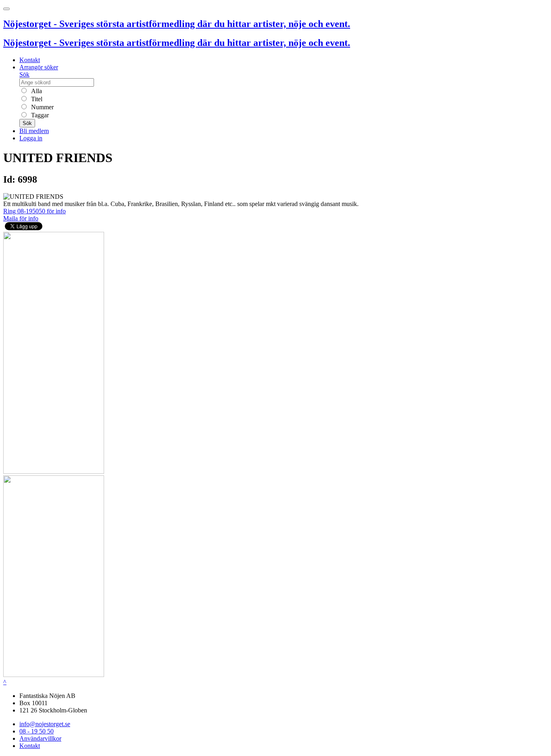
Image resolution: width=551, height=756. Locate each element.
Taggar (39, 115)
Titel (35, 99)
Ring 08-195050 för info (34, 211)
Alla (35, 90)
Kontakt (29, 59)
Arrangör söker (38, 67)
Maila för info (20, 218)
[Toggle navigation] (6, 9)
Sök (24, 74)
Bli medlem (34, 130)
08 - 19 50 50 (36, 731)
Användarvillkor (40, 738)
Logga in (30, 138)
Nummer (41, 107)
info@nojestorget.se (44, 724)
